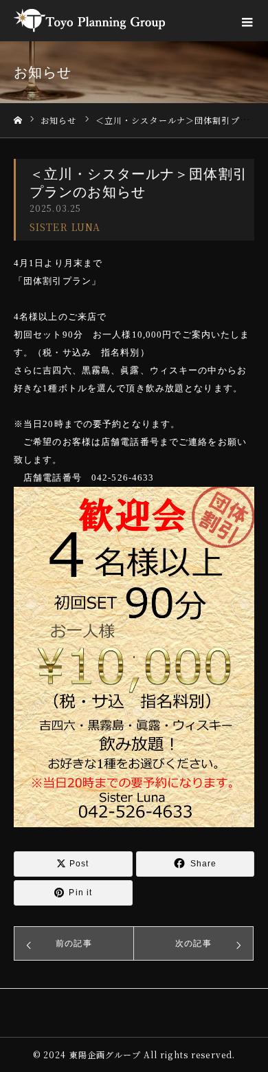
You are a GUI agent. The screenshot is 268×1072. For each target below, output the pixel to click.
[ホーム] (18, 120)
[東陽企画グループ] (89, 20)
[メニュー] (247, 20)
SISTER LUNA (65, 227)
